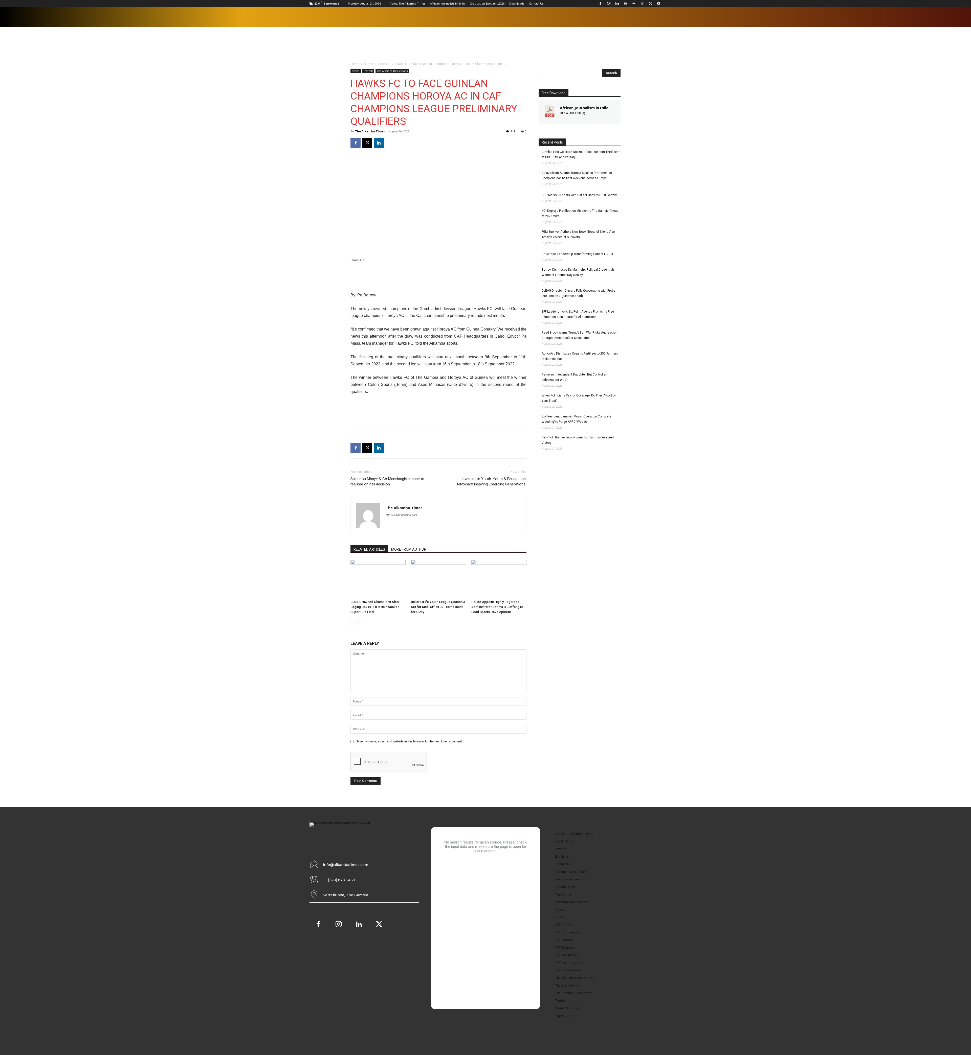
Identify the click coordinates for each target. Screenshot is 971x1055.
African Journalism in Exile (584, 107)
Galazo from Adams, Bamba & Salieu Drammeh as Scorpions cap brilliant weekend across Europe (577, 175)
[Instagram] (608, 3)
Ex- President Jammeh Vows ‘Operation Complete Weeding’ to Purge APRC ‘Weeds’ (576, 419)
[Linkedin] (617, 3)
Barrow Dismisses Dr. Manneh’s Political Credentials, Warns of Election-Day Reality (578, 272)
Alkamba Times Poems (571, 902)
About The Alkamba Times (407, 3)
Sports (368, 64)
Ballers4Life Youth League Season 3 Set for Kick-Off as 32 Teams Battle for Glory (438, 607)
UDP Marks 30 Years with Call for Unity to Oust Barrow (579, 195)
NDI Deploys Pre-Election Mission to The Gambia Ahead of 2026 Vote (580, 213)
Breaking (561, 856)
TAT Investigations (568, 970)
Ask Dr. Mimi (564, 841)
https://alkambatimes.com (401, 515)
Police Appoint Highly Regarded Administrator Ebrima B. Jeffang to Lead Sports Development (497, 607)
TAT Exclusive (564, 947)
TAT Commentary (567, 932)
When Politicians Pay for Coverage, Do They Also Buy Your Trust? (579, 398)
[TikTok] (642, 3)
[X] (650, 3)
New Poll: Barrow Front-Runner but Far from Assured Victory (578, 440)
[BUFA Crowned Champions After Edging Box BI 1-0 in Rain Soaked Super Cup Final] (378, 579)
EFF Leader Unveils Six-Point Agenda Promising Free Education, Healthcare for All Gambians (578, 314)
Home (354, 64)
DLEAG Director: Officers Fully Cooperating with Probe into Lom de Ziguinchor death (578, 293)
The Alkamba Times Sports (392, 71)
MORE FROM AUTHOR (408, 549)
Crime (559, 917)
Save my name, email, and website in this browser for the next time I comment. (409, 741)
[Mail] (625, 3)
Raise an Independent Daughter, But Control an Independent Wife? (574, 377)
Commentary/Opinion (571, 872)
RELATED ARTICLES (369, 549)
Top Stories (563, 894)
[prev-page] (353, 622)
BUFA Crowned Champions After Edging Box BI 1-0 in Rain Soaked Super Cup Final (375, 607)
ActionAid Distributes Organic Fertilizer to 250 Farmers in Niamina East (580, 356)
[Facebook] (600, 3)
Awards (560, 849)
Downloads (516, 3)
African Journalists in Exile (447, 3)
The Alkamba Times (370, 131)
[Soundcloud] (633, 3)
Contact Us (536, 3)
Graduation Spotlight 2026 (487, 3)
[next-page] (362, 622)
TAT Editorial (564, 940)
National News (565, 887)
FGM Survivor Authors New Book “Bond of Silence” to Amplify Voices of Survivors (578, 234)
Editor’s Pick (563, 925)
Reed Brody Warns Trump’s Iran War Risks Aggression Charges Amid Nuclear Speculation (579, 335)
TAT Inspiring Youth (569, 962)
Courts (560, 909)
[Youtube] (659, 3)
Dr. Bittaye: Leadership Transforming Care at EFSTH (577, 254)
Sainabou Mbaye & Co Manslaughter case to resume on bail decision (387, 481)
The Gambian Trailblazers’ (574, 993)
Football (384, 64)
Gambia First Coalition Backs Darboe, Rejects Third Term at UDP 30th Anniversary (581, 154)
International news (568, 879)
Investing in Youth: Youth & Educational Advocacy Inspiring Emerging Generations (491, 481)
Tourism (561, 1000)
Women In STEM (566, 1008)
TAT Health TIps (566, 955)
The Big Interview (567, 985)
